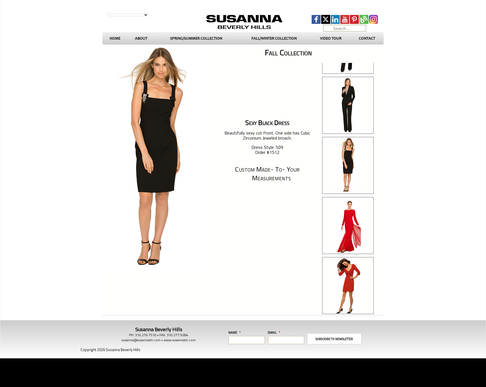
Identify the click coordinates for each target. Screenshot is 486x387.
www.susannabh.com (180, 340)
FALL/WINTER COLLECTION (274, 38)
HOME (115, 38)
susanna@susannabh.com (141, 340)
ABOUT (141, 38)
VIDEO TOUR (330, 38)
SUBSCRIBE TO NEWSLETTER (334, 339)
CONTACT (367, 38)
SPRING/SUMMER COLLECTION (196, 38)
